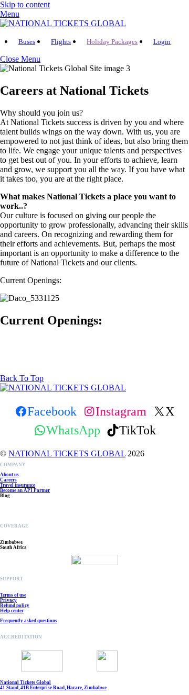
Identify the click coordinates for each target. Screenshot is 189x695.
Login (162, 42)
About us (9, 474)
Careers (8, 480)
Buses (26, 42)
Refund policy (14, 605)
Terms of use (13, 595)
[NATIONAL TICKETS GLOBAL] (63, 23)
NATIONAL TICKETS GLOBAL (66, 453)
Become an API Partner (25, 490)
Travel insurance (17, 485)
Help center (12, 610)
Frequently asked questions (28, 620)
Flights (61, 42)
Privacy (8, 600)
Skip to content (25, 4)
